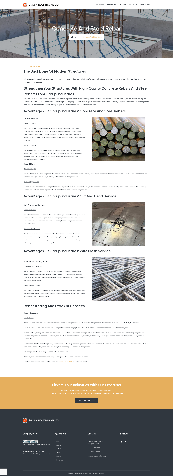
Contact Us (145, 4)
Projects (133, 4)
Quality (122, 4)
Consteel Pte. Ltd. (65, 362)
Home (76, 37)
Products (111, 4)
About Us (100, 4)
